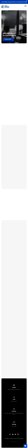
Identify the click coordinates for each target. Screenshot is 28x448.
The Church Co (14, 441)
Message (5, 356)
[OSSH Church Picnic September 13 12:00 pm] (14, 168)
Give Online (14, 426)
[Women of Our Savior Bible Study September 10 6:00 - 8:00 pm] (14, 141)
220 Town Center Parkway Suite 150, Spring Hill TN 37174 (14, 414)
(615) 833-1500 (14, 401)
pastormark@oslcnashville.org (14, 389)
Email (4, 349)
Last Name (6, 342)
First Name (6, 335)
